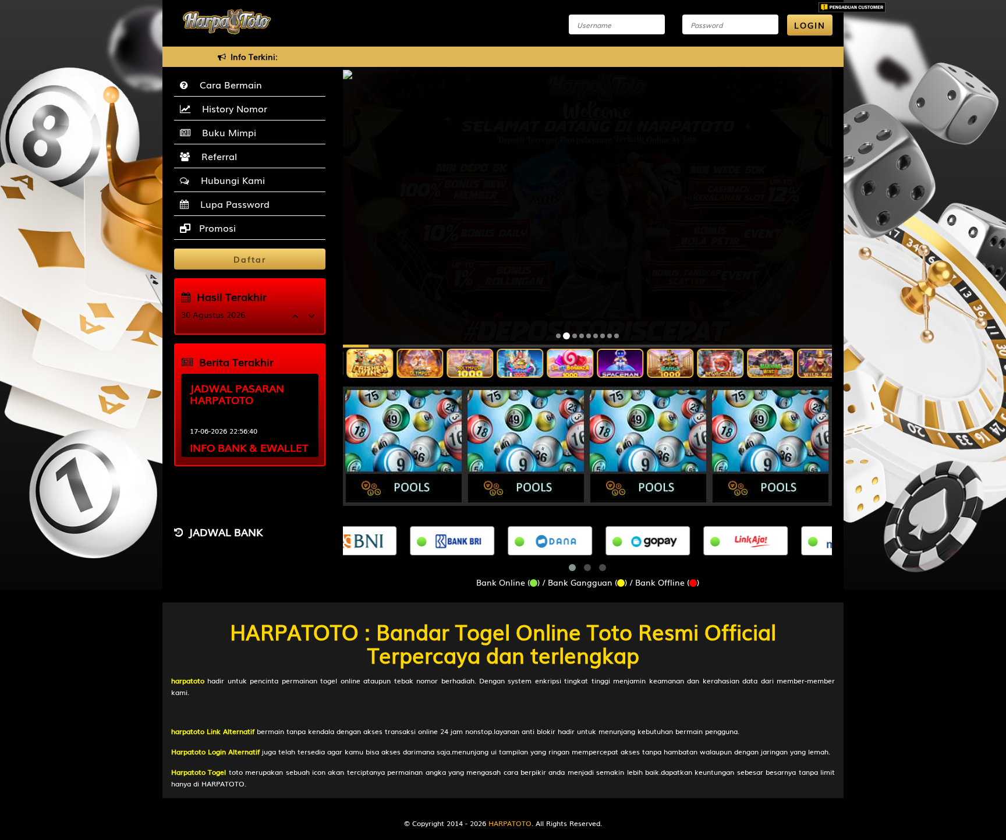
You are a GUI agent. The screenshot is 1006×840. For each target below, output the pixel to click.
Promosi (216, 228)
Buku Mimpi (226, 132)
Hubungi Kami (230, 180)
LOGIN (810, 25)
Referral (216, 156)
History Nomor (231, 108)
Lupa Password (232, 204)
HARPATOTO (510, 823)
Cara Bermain (228, 84)
